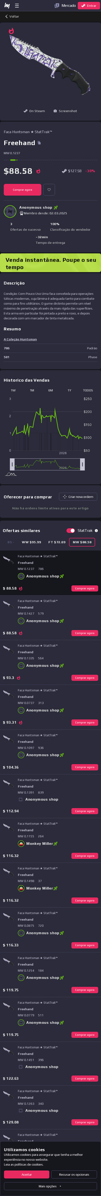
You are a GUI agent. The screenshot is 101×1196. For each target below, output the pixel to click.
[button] (65, 111)
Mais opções (48, 1186)
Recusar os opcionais (74, 1174)
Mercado (69, 5)
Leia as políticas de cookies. (23, 1164)
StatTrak (85, 530)
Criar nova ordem (81, 497)
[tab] (31, 542)
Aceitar (27, 1174)
